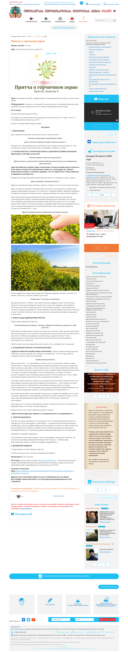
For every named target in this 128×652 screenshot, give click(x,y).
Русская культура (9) (92, 361)
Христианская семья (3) (93, 340)
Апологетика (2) (91, 312)
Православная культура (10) (94, 335)
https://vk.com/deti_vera (47, 460)
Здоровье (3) (90, 356)
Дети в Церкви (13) (91, 328)
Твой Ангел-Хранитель (96, 49)
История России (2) (92, 347)
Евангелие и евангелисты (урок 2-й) (100, 62)
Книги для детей (91, 40)
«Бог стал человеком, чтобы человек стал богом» (24, 4)
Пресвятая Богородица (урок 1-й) (99, 57)
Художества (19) (91, 317)
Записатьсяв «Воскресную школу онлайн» (78, 604)
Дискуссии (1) (90, 358)
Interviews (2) (90, 283)
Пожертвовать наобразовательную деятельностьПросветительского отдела (106, 604)
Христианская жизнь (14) (94, 351)
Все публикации (92, 267)
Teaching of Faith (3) (92, 288)
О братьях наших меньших (97, 64)
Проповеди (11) (90, 354)
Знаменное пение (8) (92, 324)
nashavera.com (15, 2)
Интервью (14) (90, 344)
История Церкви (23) (92, 326)
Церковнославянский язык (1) (95, 303)
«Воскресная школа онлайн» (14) (96, 363)
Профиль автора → (105, 522)
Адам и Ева (92, 67)
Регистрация (97, 4)
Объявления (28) (91, 337)
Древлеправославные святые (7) (96, 319)
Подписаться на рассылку (107, 619)
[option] (101, 224)
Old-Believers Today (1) (93, 286)
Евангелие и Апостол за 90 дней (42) (97, 321)
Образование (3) (91, 314)
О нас (22, 604)
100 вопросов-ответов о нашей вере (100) (99, 297)
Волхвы (91, 52)
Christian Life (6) (91, 279)
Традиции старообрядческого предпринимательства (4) (95, 309)
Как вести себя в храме (96, 91)
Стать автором (50, 604)
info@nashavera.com (20, 629)
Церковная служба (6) (93, 330)
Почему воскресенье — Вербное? (99, 72)
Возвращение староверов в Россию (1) (98, 299)
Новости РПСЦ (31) (91, 349)
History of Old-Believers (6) (94, 281)
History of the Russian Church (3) (96, 276)
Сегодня (101, 195)
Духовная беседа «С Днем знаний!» (100, 47)
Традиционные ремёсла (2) (94, 333)
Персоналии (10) (91, 301)
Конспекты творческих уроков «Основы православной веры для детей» (98, 43)
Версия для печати (59, 496)
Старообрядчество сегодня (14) (95, 342)
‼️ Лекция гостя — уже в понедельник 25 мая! (96, 235)
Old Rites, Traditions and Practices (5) (97, 290)
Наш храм (92, 54)
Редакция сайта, (90, 231)
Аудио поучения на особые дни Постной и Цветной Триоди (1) (99, 293)
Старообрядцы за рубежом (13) (95, 306)
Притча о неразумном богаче (98, 88)
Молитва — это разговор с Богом (99, 70)
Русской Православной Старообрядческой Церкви (59, 4)
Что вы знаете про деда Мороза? (99, 59)
